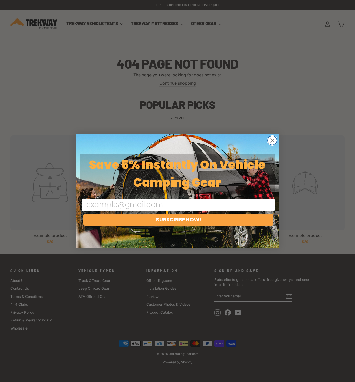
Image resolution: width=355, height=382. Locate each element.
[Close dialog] (272, 140)
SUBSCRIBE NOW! (178, 219)
